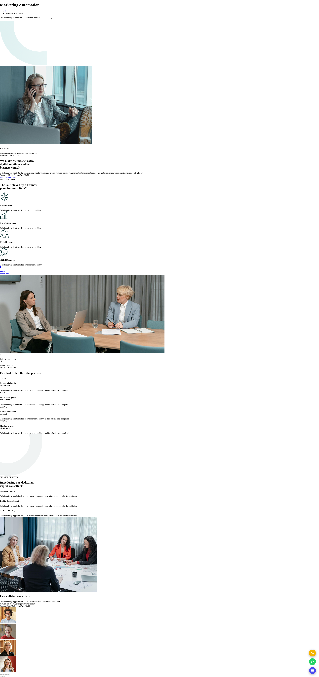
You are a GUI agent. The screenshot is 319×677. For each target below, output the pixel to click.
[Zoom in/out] (1, 674)
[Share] (6, 674)
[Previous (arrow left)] (1, 676)
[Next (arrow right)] (3, 676)
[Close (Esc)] (8, 674)
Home (7, 11)
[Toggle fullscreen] (3, 674)
